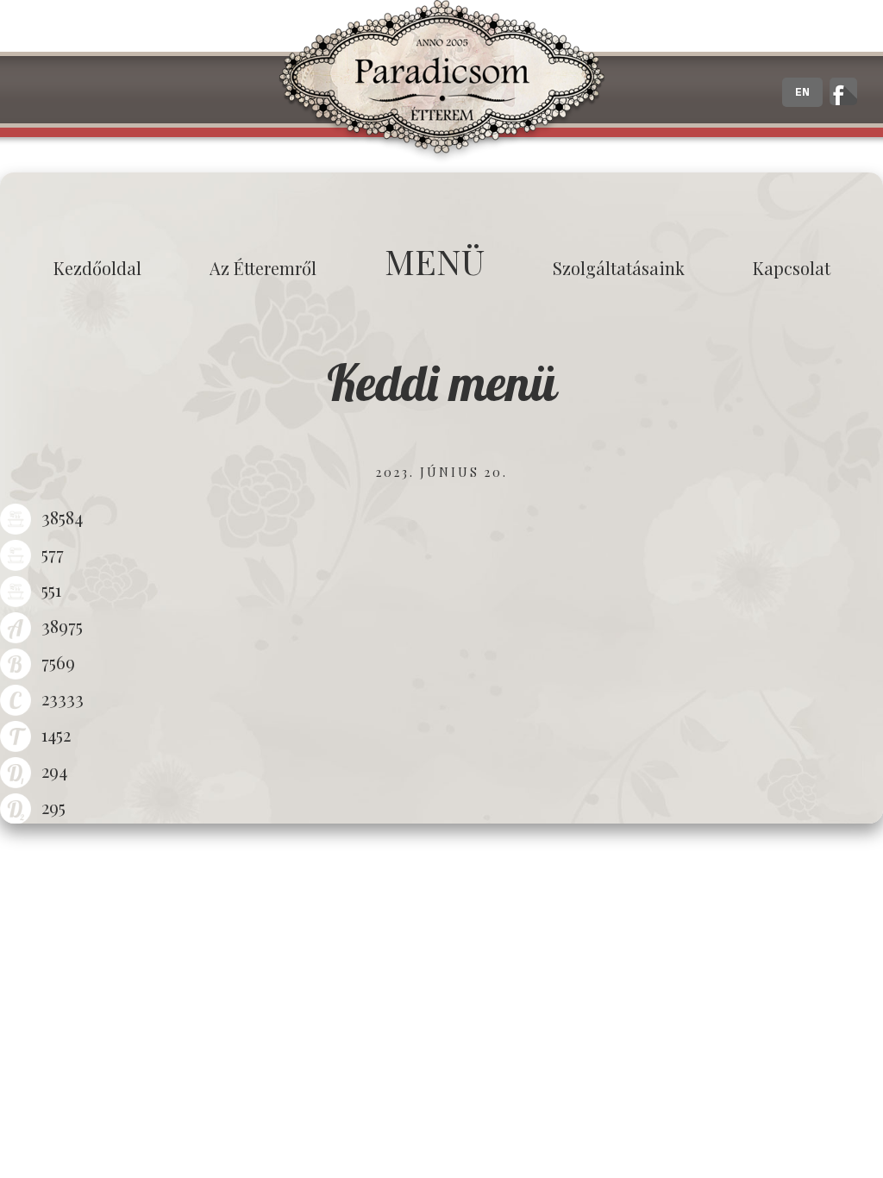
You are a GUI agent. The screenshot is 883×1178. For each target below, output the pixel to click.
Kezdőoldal (97, 267)
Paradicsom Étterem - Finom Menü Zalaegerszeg (441, 82)
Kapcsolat (791, 267)
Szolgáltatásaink (619, 267)
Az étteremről (263, 267)
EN (802, 92)
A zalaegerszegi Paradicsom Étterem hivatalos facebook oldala (843, 91)
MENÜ (435, 261)
